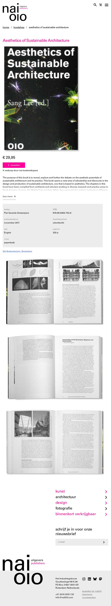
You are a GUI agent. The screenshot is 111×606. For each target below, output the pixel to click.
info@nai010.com (64, 598)
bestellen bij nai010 (92, 591)
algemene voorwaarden (89, 596)
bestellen (15, 165)
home (6, 27)
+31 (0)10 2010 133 (65, 594)
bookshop (19, 27)
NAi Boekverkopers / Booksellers (17, 251)
